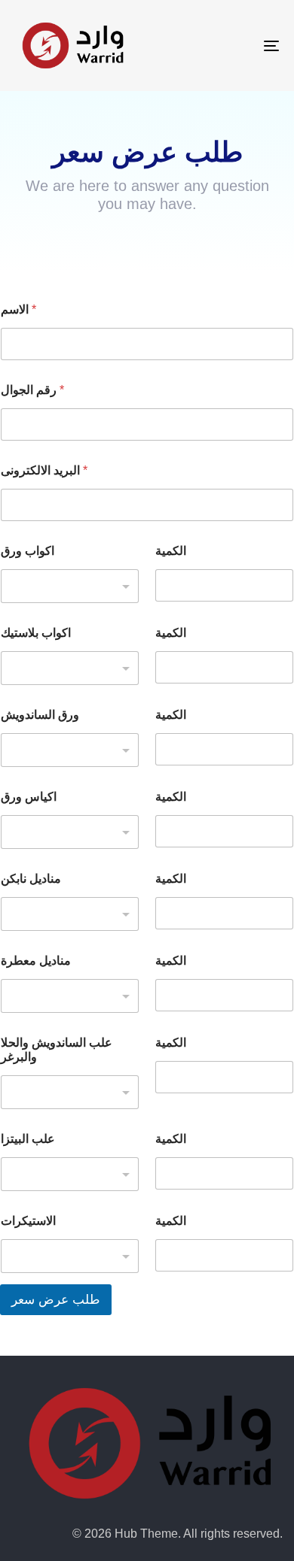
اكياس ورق (29, 796)
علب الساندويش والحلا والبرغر (56, 1049)
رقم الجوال (32, 389)
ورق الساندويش (40, 714)
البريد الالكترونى (44, 470)
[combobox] (70, 586)
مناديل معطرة (36, 960)
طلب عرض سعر (55, 1300)
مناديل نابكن (31, 878)
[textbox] (66, 586)
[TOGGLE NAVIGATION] (235, 45)
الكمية (170, 550)
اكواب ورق (27, 550)
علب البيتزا (28, 1138)
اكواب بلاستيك (36, 632)
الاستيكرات (28, 1220)
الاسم (18, 309)
